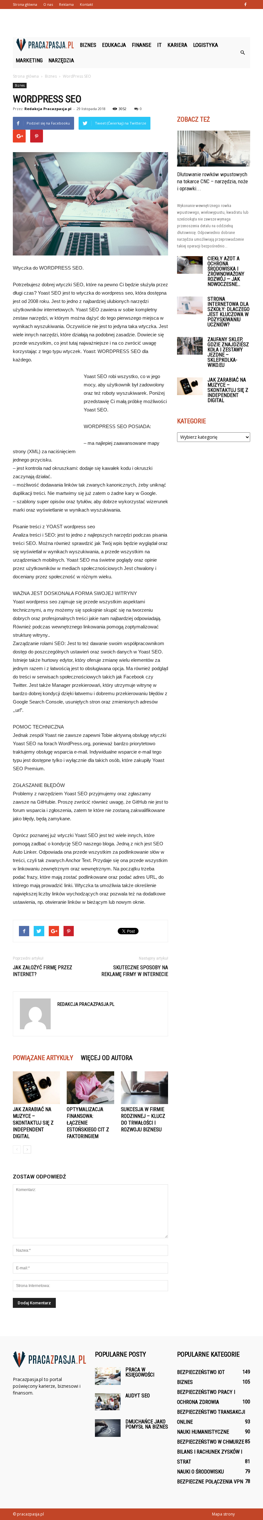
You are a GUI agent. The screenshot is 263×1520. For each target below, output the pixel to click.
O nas (48, 4)
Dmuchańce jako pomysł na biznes (146, 1424)
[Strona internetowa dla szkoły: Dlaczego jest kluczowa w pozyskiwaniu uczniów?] (190, 305)
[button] (242, 52)
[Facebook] (245, 4)
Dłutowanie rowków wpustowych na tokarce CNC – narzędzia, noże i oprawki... (212, 181)
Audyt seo (137, 1396)
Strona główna (25, 4)
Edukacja (114, 45)
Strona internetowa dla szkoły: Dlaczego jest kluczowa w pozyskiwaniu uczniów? (229, 312)
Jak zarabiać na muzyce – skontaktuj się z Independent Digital (33, 1122)
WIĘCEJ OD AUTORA (106, 1058)
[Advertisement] (131, 23)
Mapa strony (223, 1514)
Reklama (66, 4)
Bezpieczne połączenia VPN (210, 1482)
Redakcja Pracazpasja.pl (48, 108)
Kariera (177, 45)
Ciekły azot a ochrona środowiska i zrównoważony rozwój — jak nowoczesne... (226, 271)
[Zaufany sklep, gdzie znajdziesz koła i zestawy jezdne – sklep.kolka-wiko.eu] (190, 346)
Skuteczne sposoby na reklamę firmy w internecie (134, 970)
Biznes (88, 45)
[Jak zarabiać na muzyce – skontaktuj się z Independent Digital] (36, 1087)
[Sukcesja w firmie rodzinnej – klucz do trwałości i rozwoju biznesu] (144, 1087)
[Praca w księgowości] (108, 1376)
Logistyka (205, 45)
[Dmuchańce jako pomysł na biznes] (108, 1428)
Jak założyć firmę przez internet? (42, 970)
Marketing (29, 60)
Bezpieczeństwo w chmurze (210, 1442)
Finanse (141, 45)
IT (159, 45)
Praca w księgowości (139, 1372)
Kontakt (86, 4)
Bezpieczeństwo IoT (201, 1372)
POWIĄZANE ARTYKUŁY (43, 1058)
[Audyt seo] (108, 1401)
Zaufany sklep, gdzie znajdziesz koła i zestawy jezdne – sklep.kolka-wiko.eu (228, 352)
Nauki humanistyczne (203, 1432)
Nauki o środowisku (200, 1472)
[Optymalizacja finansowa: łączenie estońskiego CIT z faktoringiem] (90, 1087)
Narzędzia (61, 60)
